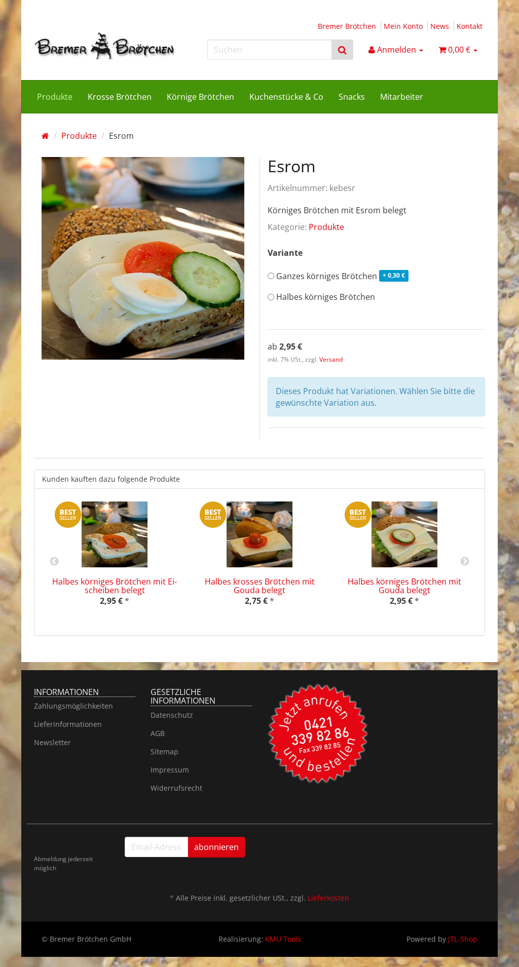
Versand (331, 359)
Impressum (170, 770)
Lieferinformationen (68, 724)
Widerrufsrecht (176, 788)
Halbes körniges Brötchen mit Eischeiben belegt (114, 586)
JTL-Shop (462, 939)
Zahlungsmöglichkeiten (73, 706)
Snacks (352, 96)
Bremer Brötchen (347, 26)
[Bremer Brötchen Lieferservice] (104, 46)
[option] (114, 562)
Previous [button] (54, 562)
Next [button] (465, 562)
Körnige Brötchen (200, 96)
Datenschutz (172, 715)
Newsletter (52, 742)
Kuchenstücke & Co (286, 96)
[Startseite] (45, 135)
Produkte (54, 96)
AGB (158, 733)
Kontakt (470, 26)
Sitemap (164, 751)
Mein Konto (403, 26)
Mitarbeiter (401, 96)
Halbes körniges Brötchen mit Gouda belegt (404, 586)
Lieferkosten (328, 898)
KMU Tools (283, 939)
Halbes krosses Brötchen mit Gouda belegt (260, 586)
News (439, 26)
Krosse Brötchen (120, 96)
